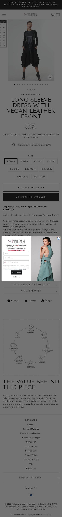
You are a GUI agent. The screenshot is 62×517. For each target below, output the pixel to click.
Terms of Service (24, 269)
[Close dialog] (58, 238)
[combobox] (6, 262)
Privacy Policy (20, 269)
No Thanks (16, 277)
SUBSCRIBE (16, 272)
